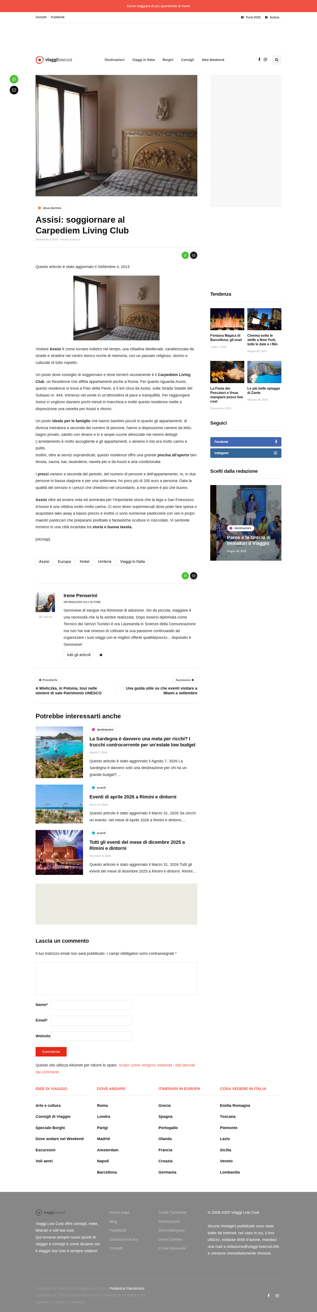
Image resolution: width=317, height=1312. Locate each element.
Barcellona (107, 1172)
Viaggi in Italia (143, 60)
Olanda (165, 1139)
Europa (64, 561)
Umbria (104, 561)
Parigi (102, 1128)
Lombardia (230, 1172)
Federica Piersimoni (127, 1288)
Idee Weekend (213, 60)
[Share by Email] (193, 255)
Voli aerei (44, 1161)
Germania (167, 1172)
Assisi (44, 561)
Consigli (187, 60)
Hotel (84, 561)
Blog (113, 1221)
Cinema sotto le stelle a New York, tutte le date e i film (262, 340)
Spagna (165, 1116)
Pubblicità (57, 17)
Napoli (103, 1161)
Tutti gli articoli (79, 655)
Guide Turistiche (172, 1212)
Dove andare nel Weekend (60, 1139)
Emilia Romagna (235, 1105)
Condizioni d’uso (123, 1239)
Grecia (164, 1105)
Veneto (226, 1161)
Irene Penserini (80, 595)
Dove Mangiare (171, 1230)
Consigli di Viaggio (53, 1116)
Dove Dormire (170, 1239)
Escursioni (45, 1150)
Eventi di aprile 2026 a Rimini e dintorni (132, 797)
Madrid (103, 1139)
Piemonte (228, 1128)
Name (42, 1005)
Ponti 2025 (253, 17)
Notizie (274, 17)
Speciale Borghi (50, 1128)
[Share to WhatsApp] (185, 255)
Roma (102, 1105)
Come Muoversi (172, 1248)
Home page (119, 1212)
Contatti (41, 17)
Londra (103, 1116)
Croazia (165, 1161)
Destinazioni (114, 60)
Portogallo (168, 1128)
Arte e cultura (48, 1105)
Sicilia (225, 1150)
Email (41, 1020)
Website (43, 1036)
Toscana (227, 1116)
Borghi (168, 60)
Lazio (225, 1139)
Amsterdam (107, 1150)
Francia (165, 1150)
